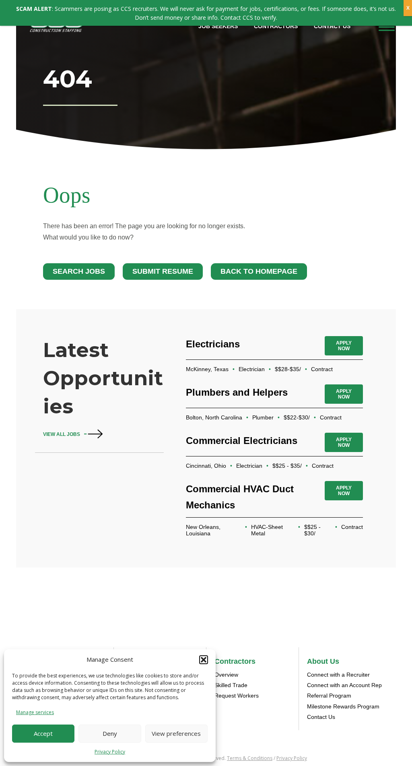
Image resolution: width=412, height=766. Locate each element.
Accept (43, 733)
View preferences (176, 733)
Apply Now (344, 345)
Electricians (213, 344)
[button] (204, 660)
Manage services (35, 712)
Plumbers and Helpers (237, 392)
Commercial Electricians (241, 440)
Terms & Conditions (249, 758)
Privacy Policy (110, 751)
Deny (110, 733)
